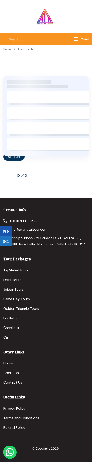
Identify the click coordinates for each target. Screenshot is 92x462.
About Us (11, 372)
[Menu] (76, 39)
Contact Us (12, 382)
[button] (10, 452)
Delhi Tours (12, 279)
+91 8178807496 (23, 221)
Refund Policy (14, 427)
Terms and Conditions (21, 418)
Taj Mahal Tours (16, 270)
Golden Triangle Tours (21, 308)
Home (8, 363)
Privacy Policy (14, 408)
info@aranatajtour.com (28, 229)
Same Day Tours (16, 299)
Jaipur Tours (13, 289)
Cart (7, 337)
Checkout (11, 327)
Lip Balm (10, 318)
